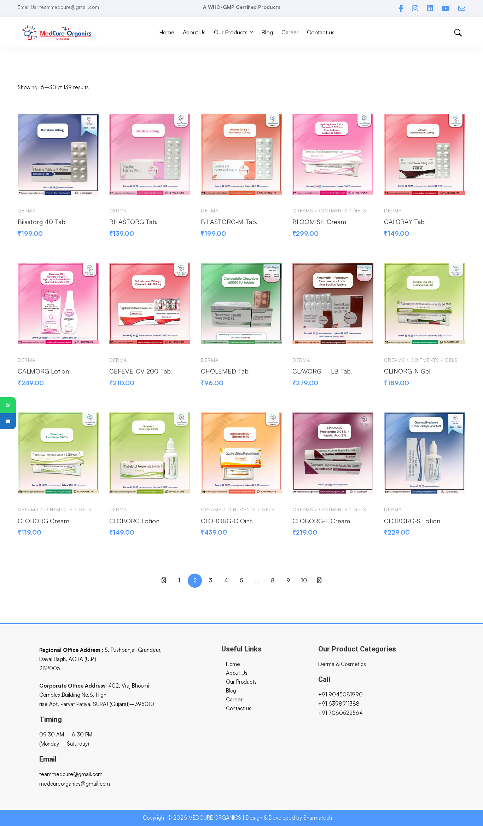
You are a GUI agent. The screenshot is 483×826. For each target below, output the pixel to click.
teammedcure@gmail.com (71, 774)
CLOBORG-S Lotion (412, 521)
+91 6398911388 (339, 703)
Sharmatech (317, 817)
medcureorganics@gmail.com (74, 783)
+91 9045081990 (340, 694)
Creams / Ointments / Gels (329, 210)
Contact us (238, 708)
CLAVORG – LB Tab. (322, 371)
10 (304, 580)
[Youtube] (445, 8)
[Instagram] (415, 8)
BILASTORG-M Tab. (229, 222)
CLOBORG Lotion (134, 521)
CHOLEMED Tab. (225, 371)
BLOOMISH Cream (319, 222)
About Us (237, 673)
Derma (26, 210)
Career (234, 699)
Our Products (241, 681)
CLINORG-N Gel (407, 371)
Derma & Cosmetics (342, 664)
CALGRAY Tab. (405, 222)
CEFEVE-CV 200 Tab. (140, 371)
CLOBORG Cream (43, 521)
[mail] (462, 8)
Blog (231, 690)
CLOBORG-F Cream (321, 521)
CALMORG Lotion (43, 371)
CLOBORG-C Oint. (227, 521)
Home (233, 664)
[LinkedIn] (430, 8)
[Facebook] (401, 8)
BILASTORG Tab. (133, 222)
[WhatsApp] (8, 405)
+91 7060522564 (340, 713)
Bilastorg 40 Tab (41, 222)
